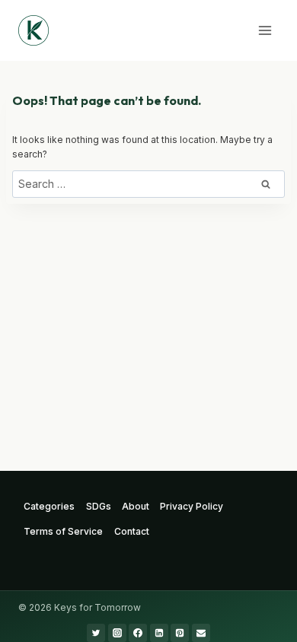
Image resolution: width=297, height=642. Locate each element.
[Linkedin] (159, 633)
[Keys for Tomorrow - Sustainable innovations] (33, 30)
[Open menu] (265, 30)
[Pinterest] (180, 633)
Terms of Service (63, 531)
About (135, 506)
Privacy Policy (191, 506)
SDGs (98, 506)
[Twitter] (96, 633)
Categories (49, 506)
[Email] (201, 633)
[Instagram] (117, 633)
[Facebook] (138, 633)
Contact (131, 531)
